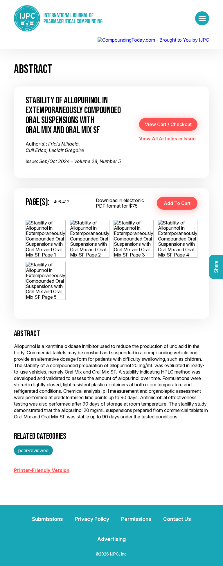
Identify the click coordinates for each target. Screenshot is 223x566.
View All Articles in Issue (167, 139)
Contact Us (177, 519)
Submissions (47, 519)
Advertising (111, 539)
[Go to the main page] (58, 18)
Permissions (136, 519)
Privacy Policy (92, 519)
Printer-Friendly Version (41, 470)
